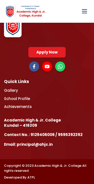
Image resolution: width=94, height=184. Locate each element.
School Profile (17, 98)
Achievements (18, 106)
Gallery (11, 90)
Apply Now (47, 52)
